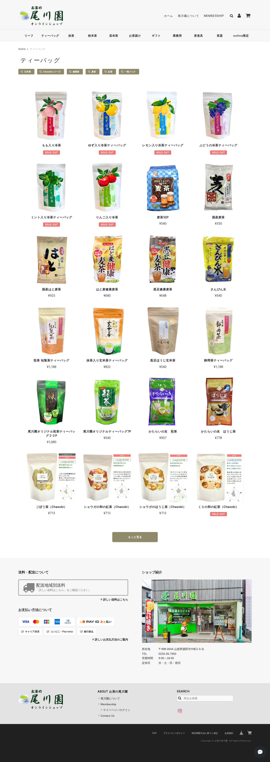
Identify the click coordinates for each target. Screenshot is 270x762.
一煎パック (130, 71)
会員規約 (229, 733)
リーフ (29, 35)
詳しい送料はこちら (115, 599)
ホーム (168, 15)
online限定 (241, 35)
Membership (214, 15)
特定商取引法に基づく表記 (205, 733)
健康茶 (76, 71)
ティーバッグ (50, 35)
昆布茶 (113, 35)
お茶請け (135, 35)
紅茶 (110, 71)
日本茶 (27, 71)
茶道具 (198, 35)
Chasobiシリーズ (51, 71)
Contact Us (107, 715)
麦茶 (94, 71)
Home (22, 49)
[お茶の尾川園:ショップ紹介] (197, 611)
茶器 (220, 35)
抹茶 (71, 35)
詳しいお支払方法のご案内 (111, 639)
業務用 (177, 35)
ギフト (156, 35)
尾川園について (188, 15)
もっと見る (135, 537)
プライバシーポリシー (174, 733)
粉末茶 (92, 35)
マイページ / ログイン (116, 710)
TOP (154, 733)
